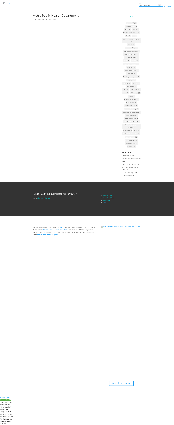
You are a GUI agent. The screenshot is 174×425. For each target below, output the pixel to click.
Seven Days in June (128, 155)
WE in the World (131, 143)
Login (105, 202)
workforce (131, 147)
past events (135, 89)
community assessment (131, 51)
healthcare (131, 67)
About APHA (107, 200)
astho (135, 29)
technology (127, 130)
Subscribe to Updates (121, 383)
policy (131, 96)
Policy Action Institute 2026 (131, 164)
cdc (135, 36)
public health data (131, 106)
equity (126, 61)
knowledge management (131, 77)
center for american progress (131, 40)
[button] (5, 400)
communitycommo (41, 19)
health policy (131, 73)
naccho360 (131, 80)
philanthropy (135, 93)
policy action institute (131, 99)
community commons (131, 54)
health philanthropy (131, 70)
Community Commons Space (47, 235)
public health (131, 102)
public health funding (131, 109)
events (135, 61)
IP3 (61, 227)
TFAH (136, 130)
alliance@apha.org (43, 198)
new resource (131, 86)
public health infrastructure (131, 112)
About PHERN (107, 195)
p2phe (125, 89)
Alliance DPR (131, 23)
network (136, 83)
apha (127, 29)
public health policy (131, 118)
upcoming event (131, 137)
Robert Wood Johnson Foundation (131, 126)
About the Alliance (109, 198)
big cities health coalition (131, 33)
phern (125, 93)
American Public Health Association (55, 230)
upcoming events (131, 140)
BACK (131, 16)
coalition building (131, 48)
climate (131, 45)
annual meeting (131, 26)
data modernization (131, 57)
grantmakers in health (131, 64)
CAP (128, 36)
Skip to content (5, 397)
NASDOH (126, 83)
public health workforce (131, 122)
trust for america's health (131, 134)
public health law (131, 115)
